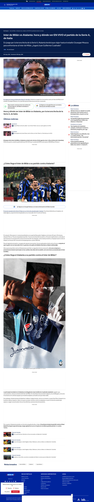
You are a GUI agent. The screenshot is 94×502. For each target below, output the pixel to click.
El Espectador (24, 486)
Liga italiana (39, 464)
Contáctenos (43, 483)
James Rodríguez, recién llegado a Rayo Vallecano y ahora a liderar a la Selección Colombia (35, 441)
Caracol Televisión (25, 478)
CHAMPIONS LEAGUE (39, 8)
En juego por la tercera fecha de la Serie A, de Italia (17, 99)
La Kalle (23, 481)
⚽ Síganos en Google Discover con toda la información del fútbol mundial (50, 105)
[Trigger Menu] (5, 5)
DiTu (22, 485)
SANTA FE (18, 8)
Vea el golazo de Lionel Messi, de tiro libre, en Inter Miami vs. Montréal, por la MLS (33, 133)
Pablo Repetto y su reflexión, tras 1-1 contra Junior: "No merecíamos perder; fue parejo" (80, 135)
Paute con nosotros (44, 488)
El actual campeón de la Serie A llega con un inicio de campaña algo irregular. (24, 211)
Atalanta (31, 464)
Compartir (87, 54)
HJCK (22, 483)
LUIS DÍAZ (59, 8)
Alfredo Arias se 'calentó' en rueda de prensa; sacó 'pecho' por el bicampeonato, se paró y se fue (80, 112)
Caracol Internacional (25, 490)
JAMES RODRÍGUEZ (66, 8)
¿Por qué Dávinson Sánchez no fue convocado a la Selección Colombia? (30, 434)
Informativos (65, 1)
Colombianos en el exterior (76, 124)
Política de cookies (66, 481)
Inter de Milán (22, 464)
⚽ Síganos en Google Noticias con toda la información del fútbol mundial (36, 206)
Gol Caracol (39, 1)
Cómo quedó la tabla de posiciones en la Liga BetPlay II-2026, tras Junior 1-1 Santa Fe (80, 143)
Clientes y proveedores (45, 485)
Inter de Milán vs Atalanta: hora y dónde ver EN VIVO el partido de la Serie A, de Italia (27, 30)
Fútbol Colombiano (75, 109)
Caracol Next (24, 493)
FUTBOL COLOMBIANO (50, 8)
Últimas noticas (32, 1)
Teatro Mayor (24, 488)
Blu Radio (23, 480)
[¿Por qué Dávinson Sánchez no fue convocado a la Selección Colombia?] (7, 434)
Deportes (10, 488)
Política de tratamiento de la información (70, 480)
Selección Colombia (16, 432)
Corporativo (64, 485)
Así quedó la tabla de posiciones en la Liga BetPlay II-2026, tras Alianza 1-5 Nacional (80, 120)
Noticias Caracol (24, 476)
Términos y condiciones (66, 483)
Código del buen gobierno (46, 481)
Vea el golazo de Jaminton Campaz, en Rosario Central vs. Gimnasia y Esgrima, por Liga (79, 127)
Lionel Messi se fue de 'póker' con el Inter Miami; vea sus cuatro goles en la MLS (32, 125)
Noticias (17, 488)
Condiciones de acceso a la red (68, 476)
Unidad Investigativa (47, 1)
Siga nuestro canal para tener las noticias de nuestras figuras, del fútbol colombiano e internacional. (19, 106)
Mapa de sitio (43, 486)
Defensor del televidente (46, 478)
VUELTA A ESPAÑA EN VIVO (27, 8)
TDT (42, 480)
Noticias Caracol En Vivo (57, 1)
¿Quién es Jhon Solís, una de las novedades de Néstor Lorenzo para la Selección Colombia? (35, 457)
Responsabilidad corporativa (67, 478)
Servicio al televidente (45, 476)
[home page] (27, 1)
